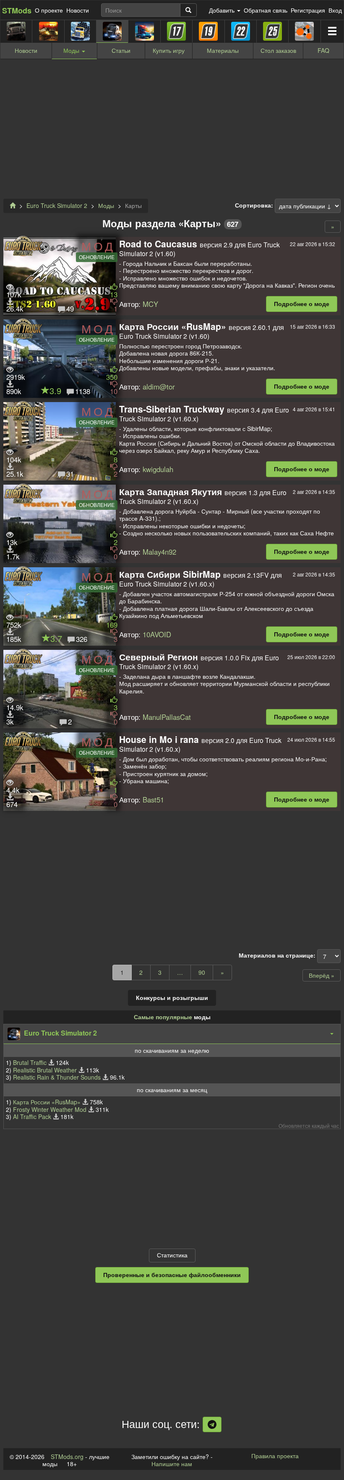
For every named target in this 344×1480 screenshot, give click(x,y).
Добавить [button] (222, 10)
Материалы (223, 50)
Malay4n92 (159, 552)
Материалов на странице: (277, 955)
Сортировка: (254, 205)
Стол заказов (278, 50)
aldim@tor (159, 387)
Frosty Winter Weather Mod (49, 1109)
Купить (169, 50)
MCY (150, 304)
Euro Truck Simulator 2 (56, 205)
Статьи (121, 50)
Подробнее (301, 303)
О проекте (49, 10)
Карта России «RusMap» (47, 1102)
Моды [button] (72, 50)
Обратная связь (265, 10)
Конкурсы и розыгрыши (172, 997)
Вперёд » (321, 975)
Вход (335, 10)
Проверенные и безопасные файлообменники (172, 1274)
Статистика (172, 1255)
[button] (172, 1034)
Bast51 (153, 800)
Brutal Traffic (30, 1062)
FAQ (323, 50)
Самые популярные (163, 1017)
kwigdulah (158, 469)
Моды (106, 205)
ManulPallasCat (167, 717)
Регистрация (308, 10)
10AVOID (157, 634)
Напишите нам (171, 1463)
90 (201, 972)
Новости (77, 10)
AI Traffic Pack (32, 1116)
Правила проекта (275, 1455)
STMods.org (67, 1456)
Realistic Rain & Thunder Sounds (57, 1077)
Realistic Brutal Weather (45, 1070)
